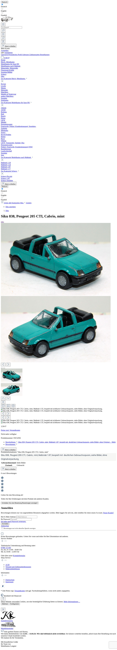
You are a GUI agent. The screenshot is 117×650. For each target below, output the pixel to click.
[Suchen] (3, 30)
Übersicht (4, 55)
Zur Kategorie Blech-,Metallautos (13, 79)
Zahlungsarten (34, 55)
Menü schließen (10, 46)
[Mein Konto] (3, 42)
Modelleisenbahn (7, 628)
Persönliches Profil (15, 55)
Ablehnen (5, 604)
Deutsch (4, 7)
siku (2, 222)
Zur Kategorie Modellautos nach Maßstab (16, 157)
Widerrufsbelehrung (12, 569)
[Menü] (3, 24)
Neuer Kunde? (108, 513)
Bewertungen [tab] (10, 444)
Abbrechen (5, 526)
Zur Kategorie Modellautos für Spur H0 (15, 103)
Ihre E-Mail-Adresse (8, 517)
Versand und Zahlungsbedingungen (18, 567)
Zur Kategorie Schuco (9, 171)
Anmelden (4, 51)
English (3, 11)
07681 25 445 (6, 548)
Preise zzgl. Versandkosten (10, 430)
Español (4, 15)
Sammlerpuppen (7, 621)
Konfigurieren (14, 604)
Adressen (25, 55)
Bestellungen (44, 55)
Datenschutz (9, 580)
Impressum (9, 582)
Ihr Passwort (5, 519)
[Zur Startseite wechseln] (7, 21)
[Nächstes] (8, 364)
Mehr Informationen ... (72, 602)
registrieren (9, 53)
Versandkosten (19, 591)
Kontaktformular (19, 556)
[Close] (3, 402)
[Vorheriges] (3, 364)
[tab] (60, 442)
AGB (7, 565)
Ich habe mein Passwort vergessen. (13, 521)
